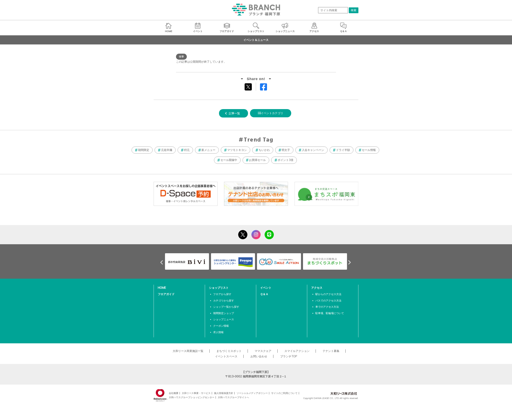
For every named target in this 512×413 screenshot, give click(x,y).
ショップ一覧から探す (226, 306)
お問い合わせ (258, 356)
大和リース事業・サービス (196, 393)
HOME (162, 287)
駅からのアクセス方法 (328, 294)
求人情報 (218, 332)
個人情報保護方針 (223, 393)
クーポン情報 (221, 325)
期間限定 (143, 150)
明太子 (286, 150)
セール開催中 (228, 160)
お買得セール (257, 160)
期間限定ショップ (223, 313)
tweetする (248, 87)
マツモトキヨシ (237, 150)
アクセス (316, 287)
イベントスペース (226, 356)
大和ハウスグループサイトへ (233, 397)
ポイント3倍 (285, 160)
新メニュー (208, 150)
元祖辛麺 (166, 150)
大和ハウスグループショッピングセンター (191, 397)
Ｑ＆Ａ (264, 294)
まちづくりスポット (229, 351)
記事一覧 (234, 113)
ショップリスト (219, 287)
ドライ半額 (343, 150)
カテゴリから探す (223, 300)
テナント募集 (331, 351)
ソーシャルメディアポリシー (252, 393)
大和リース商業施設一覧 (188, 351)
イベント (265, 287)
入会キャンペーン (313, 150)
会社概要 (173, 393)
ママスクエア (263, 351)
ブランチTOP (288, 356)
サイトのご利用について (284, 393)
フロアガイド (166, 294)
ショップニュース (223, 319)
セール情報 (369, 150)
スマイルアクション (297, 351)
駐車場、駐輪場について (329, 313)
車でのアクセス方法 (327, 306)
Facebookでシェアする (266, 88)
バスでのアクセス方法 (328, 300)
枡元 (187, 150)
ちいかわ (264, 150)
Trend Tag (258, 140)
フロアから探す (222, 294)
